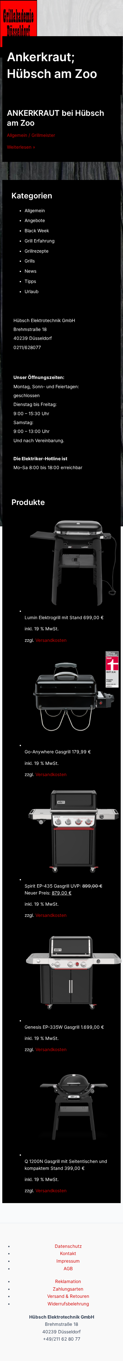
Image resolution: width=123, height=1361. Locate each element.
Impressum (68, 1261)
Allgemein (17, 135)
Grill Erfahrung (39, 240)
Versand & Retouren (68, 1296)
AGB (68, 1268)
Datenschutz (68, 1246)
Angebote (35, 220)
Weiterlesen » (21, 147)
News (30, 271)
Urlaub (31, 291)
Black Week (37, 230)
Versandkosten (51, 640)
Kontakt (68, 1253)
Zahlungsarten (68, 1289)
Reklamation (68, 1281)
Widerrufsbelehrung (68, 1303)
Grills (30, 261)
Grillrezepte (37, 251)
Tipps (30, 281)
